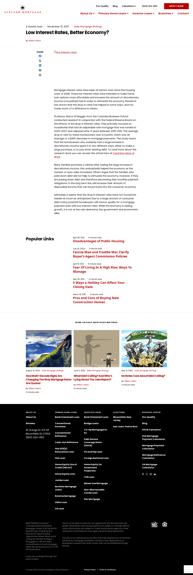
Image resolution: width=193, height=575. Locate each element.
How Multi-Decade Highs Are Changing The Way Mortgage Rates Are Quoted (48, 379)
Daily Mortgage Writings (88, 26)
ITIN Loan (89, 477)
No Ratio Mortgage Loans (65, 488)
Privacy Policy (90, 570)
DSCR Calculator (151, 429)
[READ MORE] (49, 348)
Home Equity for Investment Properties (93, 467)
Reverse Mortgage (65, 496)
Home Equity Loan (65, 473)
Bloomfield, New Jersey (122, 419)
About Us (86, 13)
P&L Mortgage (92, 499)
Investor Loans (142, 13)
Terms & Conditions (107, 570)
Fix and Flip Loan (93, 451)
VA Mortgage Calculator (149, 466)
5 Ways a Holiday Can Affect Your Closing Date (99, 284)
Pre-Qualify (102, 6)
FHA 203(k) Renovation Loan (64, 450)
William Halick (34, 40)
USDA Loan (61, 502)
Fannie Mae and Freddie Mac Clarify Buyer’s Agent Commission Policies (101, 254)
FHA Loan (60, 458)
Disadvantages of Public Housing (98, 241)
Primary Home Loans (112, 13)
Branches (164, 13)
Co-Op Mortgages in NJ (95, 431)
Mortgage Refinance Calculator (153, 456)
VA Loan (59, 508)
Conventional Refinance (63, 434)
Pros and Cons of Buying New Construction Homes (96, 300)
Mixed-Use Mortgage (96, 483)
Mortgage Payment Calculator (153, 447)
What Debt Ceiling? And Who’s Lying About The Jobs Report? (93, 377)
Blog (115, 6)
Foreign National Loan (96, 458)
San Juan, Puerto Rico (125, 426)
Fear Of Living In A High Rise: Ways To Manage (102, 269)
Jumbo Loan (62, 480)
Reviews (30, 423)
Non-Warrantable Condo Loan (94, 491)
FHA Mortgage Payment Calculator (153, 438)
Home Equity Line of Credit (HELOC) (66, 466)
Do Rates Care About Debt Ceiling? (143, 376)
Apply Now (176, 6)
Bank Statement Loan (67, 417)
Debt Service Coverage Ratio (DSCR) (93, 442)
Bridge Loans (91, 423)
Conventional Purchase (63, 425)
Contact (183, 13)
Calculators (128, 6)
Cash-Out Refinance (66, 442)
